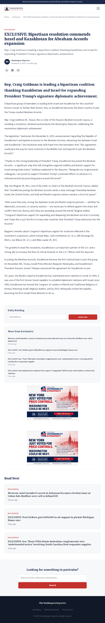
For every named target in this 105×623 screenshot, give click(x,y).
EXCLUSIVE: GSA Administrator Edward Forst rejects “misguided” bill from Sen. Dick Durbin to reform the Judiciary (51, 373)
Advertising (36, 609)
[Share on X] (6, 70)
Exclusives (16, 17)
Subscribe (82, 317)
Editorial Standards (51, 609)
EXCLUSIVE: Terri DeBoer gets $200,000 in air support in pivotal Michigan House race (43, 351)
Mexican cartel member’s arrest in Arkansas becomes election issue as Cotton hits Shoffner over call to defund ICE (50, 341)
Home (6, 17)
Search (52, 585)
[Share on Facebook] (12, 70)
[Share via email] (18, 70)
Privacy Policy (67, 609)
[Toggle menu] (98, 8)
